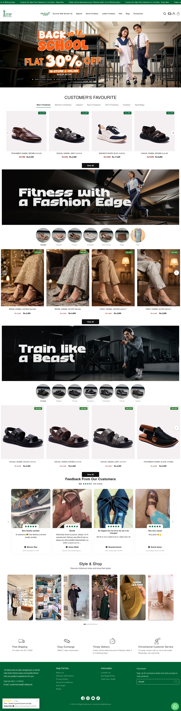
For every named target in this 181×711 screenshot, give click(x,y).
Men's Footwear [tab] (43, 105)
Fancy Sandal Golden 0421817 (113, 309)
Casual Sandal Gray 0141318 (69, 153)
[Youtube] (93, 698)
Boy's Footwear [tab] (94, 105)
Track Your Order (108, 679)
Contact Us (106, 673)
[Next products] (176, 272)
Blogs (58, 689)
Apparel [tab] (79, 105)
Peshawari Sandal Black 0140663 (158, 462)
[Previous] (7, 132)
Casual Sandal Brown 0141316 (67, 462)
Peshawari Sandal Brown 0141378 (26, 153)
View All (90, 165)
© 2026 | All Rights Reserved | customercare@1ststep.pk (90, 704)
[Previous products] (4, 272)
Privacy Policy (62, 679)
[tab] (89, 87)
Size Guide (60, 685)
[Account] (173, 13)
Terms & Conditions (64, 682)
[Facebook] (83, 698)
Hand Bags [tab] (139, 105)
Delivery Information (65, 676)
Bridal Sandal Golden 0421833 (22, 309)
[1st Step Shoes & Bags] (90, 54)
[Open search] (164, 13)
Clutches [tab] (127, 105)
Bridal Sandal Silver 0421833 (68, 309)
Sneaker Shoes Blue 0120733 (112, 153)
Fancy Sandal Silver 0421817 (158, 309)
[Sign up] (175, 681)
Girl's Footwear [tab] (111, 105)
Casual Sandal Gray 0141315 (113, 462)
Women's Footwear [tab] (63, 105)
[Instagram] (88, 698)
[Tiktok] (98, 698)
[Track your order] (169, 13)
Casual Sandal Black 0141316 (22, 462)
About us (60, 673)
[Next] (173, 132)
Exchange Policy (108, 676)
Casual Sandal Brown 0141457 (154, 153)
